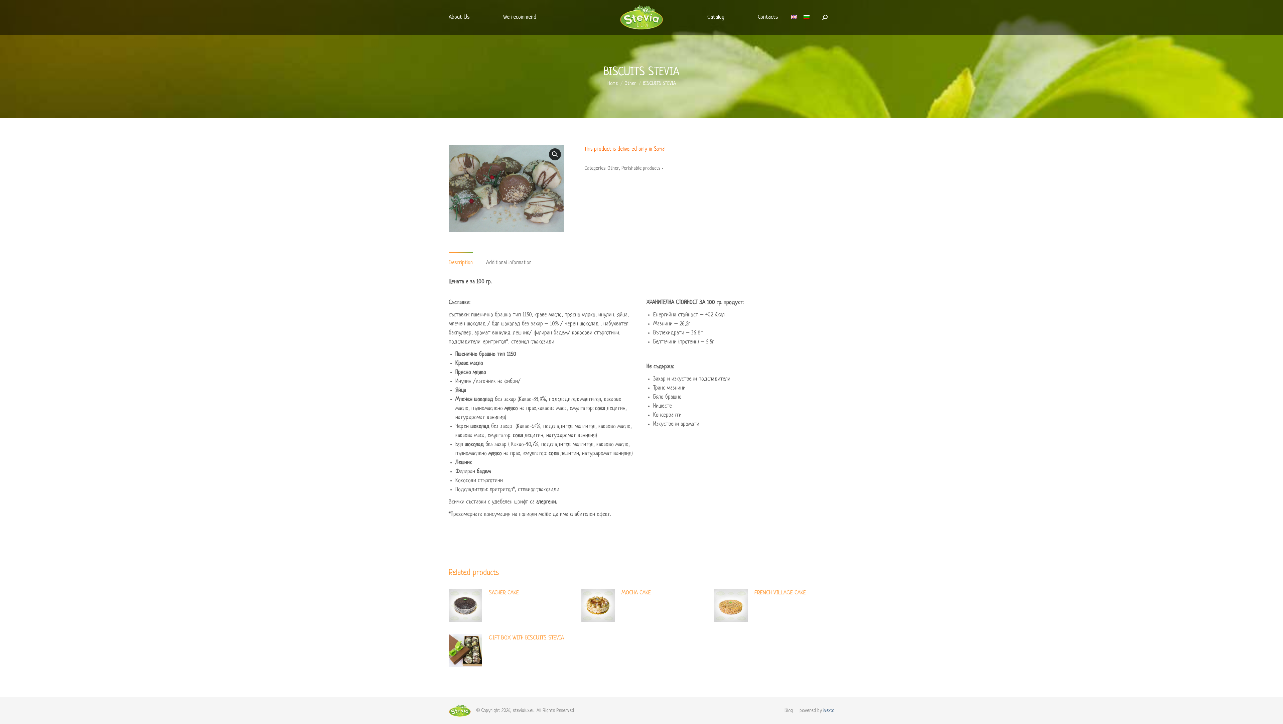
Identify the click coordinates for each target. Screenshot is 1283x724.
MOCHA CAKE (636, 593)
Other (613, 168)
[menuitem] (459, 17)
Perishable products (640, 168)
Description (461, 263)
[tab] (461, 260)
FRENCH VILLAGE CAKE (780, 593)
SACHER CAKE (504, 593)
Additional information (509, 263)
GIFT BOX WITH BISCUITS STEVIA (526, 638)
